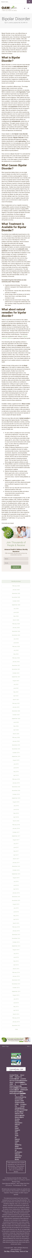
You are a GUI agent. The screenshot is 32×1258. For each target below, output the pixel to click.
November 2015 (16, 900)
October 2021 (16, 673)
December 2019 (16, 745)
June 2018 (16, 809)
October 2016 (16, 870)
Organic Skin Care (17, 1131)
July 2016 (16, 881)
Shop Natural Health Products (17, 1077)
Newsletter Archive (22, 1081)
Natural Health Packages (17, 1089)
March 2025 (16, 620)
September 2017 (16, 836)
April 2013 (16, 1010)
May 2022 (16, 654)
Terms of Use (24, 1251)
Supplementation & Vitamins (17, 1095)
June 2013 (16, 1002)
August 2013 (16, 995)
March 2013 (16, 1014)
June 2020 (16, 722)
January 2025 (16, 627)
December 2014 (16, 934)
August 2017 (16, 839)
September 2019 (16, 756)
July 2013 (16, 999)
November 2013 (16, 983)
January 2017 (16, 862)
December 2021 (16, 665)
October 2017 (16, 832)
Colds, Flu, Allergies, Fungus (17, 1107)
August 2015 (16, 904)
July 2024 (16, 639)
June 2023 (16, 642)
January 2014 (16, 976)
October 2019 (16, 752)
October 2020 (16, 714)
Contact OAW (12, 1076)
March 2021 (16, 699)
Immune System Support (17, 1100)
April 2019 (16, 775)
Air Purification (17, 1151)
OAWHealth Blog (22, 1090)
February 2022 (16, 658)
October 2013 (16, 987)
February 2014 (16, 972)
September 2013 (16, 991)
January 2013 (16, 1021)
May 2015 (16, 915)
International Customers (12, 1088)
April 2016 (16, 889)
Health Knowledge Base (22, 1109)
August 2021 (16, 680)
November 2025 (16, 597)
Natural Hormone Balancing (17, 1115)
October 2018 (16, 794)
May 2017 (16, 851)
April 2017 (16, 855)
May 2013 (16, 1006)
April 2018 (16, 817)
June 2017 (16, 847)
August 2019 (16, 760)
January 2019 (16, 783)
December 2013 (16, 980)
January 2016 (16, 892)
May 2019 (16, 771)
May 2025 (16, 616)
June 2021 (16, 688)
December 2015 (16, 896)
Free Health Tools (22, 1115)
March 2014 (16, 968)
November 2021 (16, 669)
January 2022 (16, 661)
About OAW (11, 1083)
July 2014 (16, 953)
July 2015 (16, 908)
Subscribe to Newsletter (22, 1086)
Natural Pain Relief (17, 1126)
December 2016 (16, 866)
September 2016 (16, 874)
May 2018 (16, 813)
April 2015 (16, 919)
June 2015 (16, 911)
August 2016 (16, 877)
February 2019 (16, 779)
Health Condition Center (22, 1104)
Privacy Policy (15, 1251)
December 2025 (16, 593)
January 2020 (16, 741)
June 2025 (16, 612)
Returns (12, 1086)
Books (17, 1159)
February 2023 (16, 646)
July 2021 (16, 684)
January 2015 (16, 930)
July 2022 (16, 650)
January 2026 (16, 589)
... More (16, 1029)
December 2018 (16, 786)
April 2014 (16, 964)
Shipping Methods (12, 1092)
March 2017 (16, 858)
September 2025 (16, 604)
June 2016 (16, 885)
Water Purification (17, 1147)
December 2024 (16, 631)
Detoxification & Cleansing (17, 1084)
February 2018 (16, 824)
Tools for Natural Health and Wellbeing (17, 1139)
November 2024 (16, 635)
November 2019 (16, 748)
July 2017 (16, 843)
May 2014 (16, 961)
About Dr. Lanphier (22, 1076)
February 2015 (16, 927)
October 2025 (16, 601)
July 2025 (16, 608)
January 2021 (16, 707)
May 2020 (16, 726)
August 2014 (16, 949)
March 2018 (16, 820)
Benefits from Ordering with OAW (22, 1096)
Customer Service (12, 1079)
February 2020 (16, 737)
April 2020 (16, 729)
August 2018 (16, 802)
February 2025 (16, 623)
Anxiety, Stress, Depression (17, 1120)
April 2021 (16, 695)
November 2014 (16, 938)
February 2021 (16, 703)
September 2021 (16, 676)
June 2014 (16, 957)
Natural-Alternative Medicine (17, 1155)
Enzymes (17, 1111)
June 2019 (16, 767)
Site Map (7, 1251)
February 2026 (16, 585)
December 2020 (16, 711)
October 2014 (16, 942)
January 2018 (16, 828)
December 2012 (16, 1025)
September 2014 (16, 946)
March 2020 (16, 733)
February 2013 (16, 1018)
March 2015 (16, 923)
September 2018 (16, 798)
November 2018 (16, 790)
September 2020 (16, 718)
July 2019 (16, 764)
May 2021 (16, 692)
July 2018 (16, 805)
